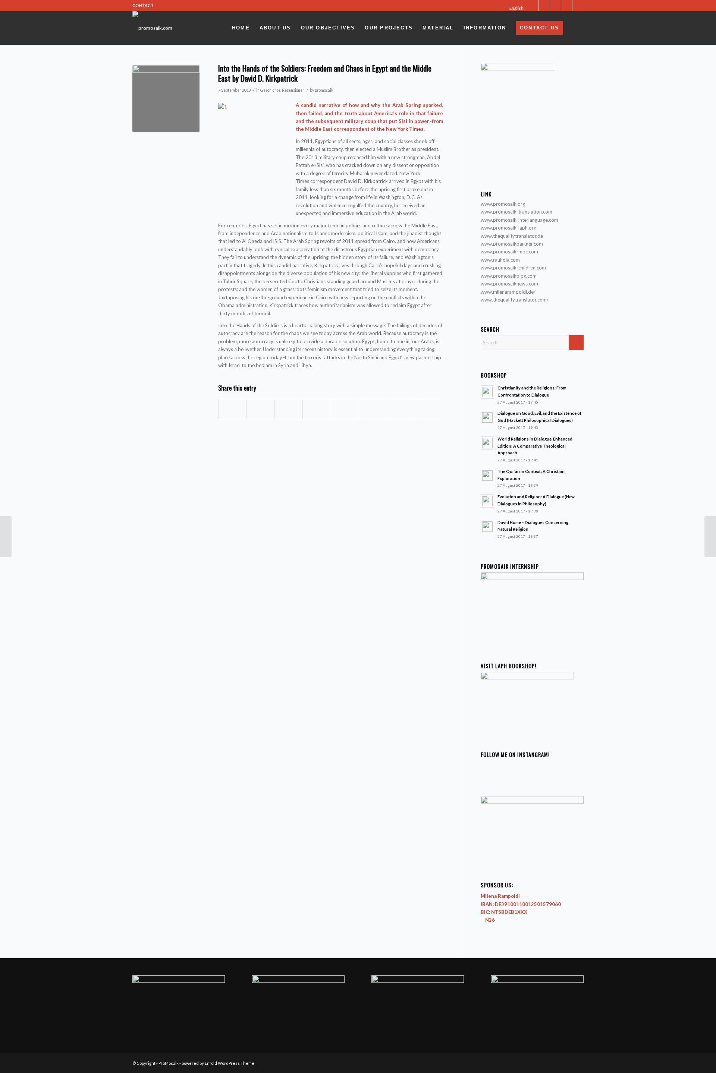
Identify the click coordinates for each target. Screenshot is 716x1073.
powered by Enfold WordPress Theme (218, 1063)
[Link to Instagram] (555, 5)
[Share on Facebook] (232, 409)
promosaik (324, 90)
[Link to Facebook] (544, 5)
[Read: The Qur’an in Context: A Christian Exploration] (487, 475)
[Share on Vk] (373, 409)
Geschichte (270, 90)
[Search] (576, 28)
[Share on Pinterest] (288, 409)
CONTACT (143, 5)
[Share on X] (260, 409)
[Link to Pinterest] (578, 5)
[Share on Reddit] (401, 409)
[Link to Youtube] (566, 5)
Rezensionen (293, 90)
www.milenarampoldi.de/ (508, 292)
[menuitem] (514, 8)
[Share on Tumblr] (345, 409)
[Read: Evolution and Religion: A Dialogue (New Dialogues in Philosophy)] (487, 501)
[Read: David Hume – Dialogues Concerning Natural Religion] (487, 526)
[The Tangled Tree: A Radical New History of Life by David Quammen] (6, 536)
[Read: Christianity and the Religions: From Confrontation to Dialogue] (487, 392)
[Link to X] (533, 5)
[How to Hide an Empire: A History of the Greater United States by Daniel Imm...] (710, 536)
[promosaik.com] (152, 28)
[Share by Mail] (429, 409)
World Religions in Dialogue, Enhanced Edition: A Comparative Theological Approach (534, 445)
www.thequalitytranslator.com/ (515, 300)
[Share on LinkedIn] (316, 409)
